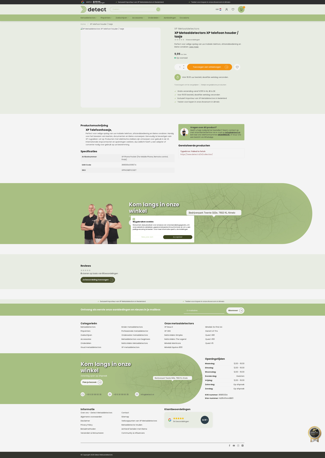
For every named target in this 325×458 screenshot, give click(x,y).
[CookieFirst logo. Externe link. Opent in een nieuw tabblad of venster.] (134, 219)
